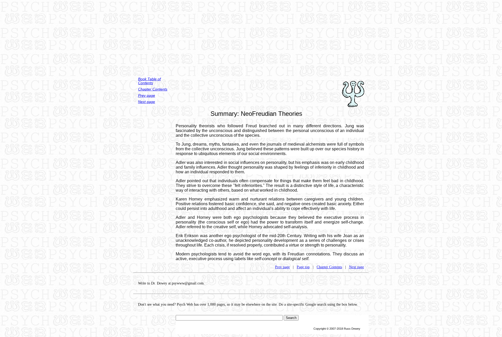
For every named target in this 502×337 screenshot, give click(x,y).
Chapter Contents (152, 89)
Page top (303, 267)
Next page (146, 102)
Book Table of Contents (149, 81)
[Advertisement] (251, 36)
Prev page (146, 96)
